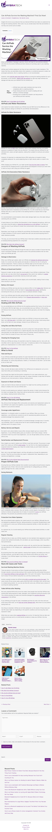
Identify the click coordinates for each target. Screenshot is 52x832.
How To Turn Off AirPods (13, 397)
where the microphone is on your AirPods (29, 224)
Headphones (15, 18)
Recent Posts (9, 624)
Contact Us (26, 825)
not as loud (24, 274)
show (10, 30)
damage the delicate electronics (39, 260)
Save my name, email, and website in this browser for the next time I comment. (24, 741)
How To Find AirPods (12, 348)
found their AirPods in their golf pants (14, 574)
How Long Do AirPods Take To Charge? (17, 561)
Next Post (47, 704)
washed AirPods (21, 615)
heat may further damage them (27, 602)
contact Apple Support (7, 448)
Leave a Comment (6, 18)
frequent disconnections (33, 297)
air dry (37, 512)
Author (3, 624)
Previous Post (5, 704)
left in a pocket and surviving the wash (35, 579)
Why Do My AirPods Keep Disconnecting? (18, 459)
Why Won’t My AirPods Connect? (15, 244)
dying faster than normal (32, 290)
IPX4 (13, 148)
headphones (8, 638)
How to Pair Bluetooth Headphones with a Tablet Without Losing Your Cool (25, 789)
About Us (26, 829)
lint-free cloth (11, 320)
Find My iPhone (42, 556)
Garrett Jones (12, 627)
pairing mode (26, 547)
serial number (21, 445)
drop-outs (44, 297)
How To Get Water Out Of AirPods (16, 101)
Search (3, 757)
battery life (40, 288)
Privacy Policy (26, 827)
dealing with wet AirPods (23, 78)
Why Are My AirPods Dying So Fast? (16, 300)
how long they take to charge (37, 164)
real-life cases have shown (17, 76)
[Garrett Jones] (5, 630)
